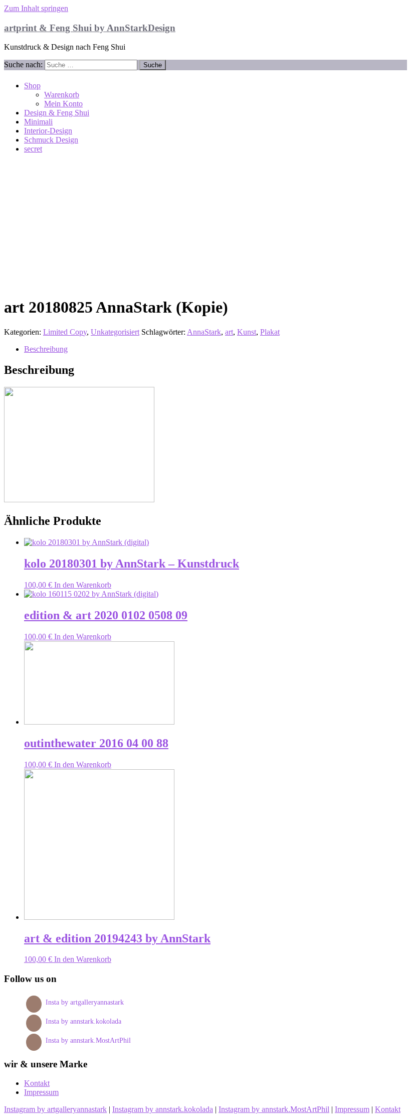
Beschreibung (46, 349)
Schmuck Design (51, 139)
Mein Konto (63, 103)
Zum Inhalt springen (36, 8)
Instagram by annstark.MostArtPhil (274, 1109)
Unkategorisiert (115, 332)
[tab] (215, 349)
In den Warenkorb (82, 585)
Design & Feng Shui (56, 112)
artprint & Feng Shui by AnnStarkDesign (89, 28)
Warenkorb (61, 94)
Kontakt (37, 1083)
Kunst (246, 332)
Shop (32, 85)
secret (33, 149)
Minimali (38, 121)
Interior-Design (48, 130)
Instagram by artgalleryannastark (55, 1109)
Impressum (41, 1092)
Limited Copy (65, 332)
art (229, 332)
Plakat (270, 332)
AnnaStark (204, 332)
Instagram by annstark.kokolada (162, 1109)
